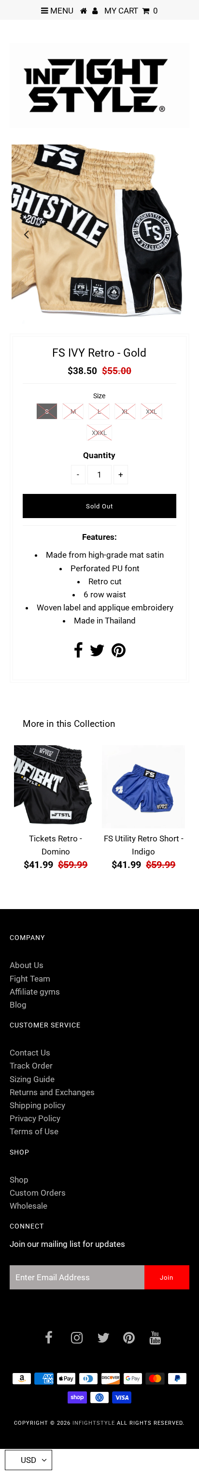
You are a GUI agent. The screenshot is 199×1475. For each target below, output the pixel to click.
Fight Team (30, 978)
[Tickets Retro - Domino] (55, 786)
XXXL (99, 432)
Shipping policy (37, 1105)
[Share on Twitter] (97, 653)
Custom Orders (38, 1193)
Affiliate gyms (35, 992)
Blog (18, 1005)
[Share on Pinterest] (119, 653)
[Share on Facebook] (78, 653)
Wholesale (28, 1206)
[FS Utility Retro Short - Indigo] (143, 786)
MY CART (131, 10)
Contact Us (30, 1052)
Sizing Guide (32, 1079)
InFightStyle (93, 1423)
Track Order (31, 1065)
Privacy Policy (35, 1118)
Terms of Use (34, 1131)
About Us (26, 965)
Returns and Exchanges (52, 1092)
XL (125, 411)
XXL (151, 411)
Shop (19, 1180)
